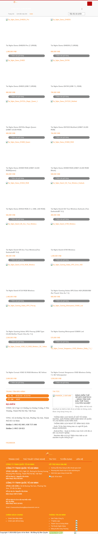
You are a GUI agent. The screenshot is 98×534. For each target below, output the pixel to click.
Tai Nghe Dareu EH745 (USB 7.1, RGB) (66, 86)
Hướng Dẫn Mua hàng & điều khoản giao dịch (66, 468)
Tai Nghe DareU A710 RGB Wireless (20, 291)
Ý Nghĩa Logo (55, 521)
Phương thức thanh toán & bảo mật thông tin (65, 470)
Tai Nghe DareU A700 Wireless (63, 250)
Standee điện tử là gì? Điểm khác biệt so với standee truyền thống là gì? (70, 436)
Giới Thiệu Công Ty (57, 518)
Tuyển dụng (66, 459)
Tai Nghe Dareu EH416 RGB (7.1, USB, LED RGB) (25, 209)
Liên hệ (79, 459)
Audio (31, 14)
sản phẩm (85, 9)
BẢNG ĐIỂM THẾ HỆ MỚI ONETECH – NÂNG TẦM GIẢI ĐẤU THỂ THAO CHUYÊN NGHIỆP (83, 399)
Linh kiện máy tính (22, 14)
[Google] (47, 9)
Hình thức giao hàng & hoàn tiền (61, 473)
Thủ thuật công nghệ (34, 459)
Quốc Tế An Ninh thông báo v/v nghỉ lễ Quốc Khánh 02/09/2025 (70, 427)
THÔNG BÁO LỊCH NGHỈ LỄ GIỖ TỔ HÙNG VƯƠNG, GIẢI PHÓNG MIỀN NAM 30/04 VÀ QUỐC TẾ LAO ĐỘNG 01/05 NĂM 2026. (72, 419)
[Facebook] (39, 9)
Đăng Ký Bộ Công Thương (59, 529)
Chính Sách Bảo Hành (15, 518)
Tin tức (52, 459)
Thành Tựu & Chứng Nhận (59, 523)
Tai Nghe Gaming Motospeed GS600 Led (67, 331)
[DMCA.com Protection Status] (56, 532)
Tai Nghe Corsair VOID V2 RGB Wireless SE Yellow (26, 372)
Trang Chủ (13, 459)
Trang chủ (11, 14)
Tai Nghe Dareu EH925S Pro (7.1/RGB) (21, 45)
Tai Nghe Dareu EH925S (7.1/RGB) (64, 45)
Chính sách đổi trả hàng (16, 521)
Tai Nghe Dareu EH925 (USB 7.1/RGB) (21, 86)
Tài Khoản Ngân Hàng (58, 526)
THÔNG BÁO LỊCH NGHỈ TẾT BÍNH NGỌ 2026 (72, 423)
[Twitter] (43, 9)
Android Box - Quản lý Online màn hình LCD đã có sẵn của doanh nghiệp (72, 432)
